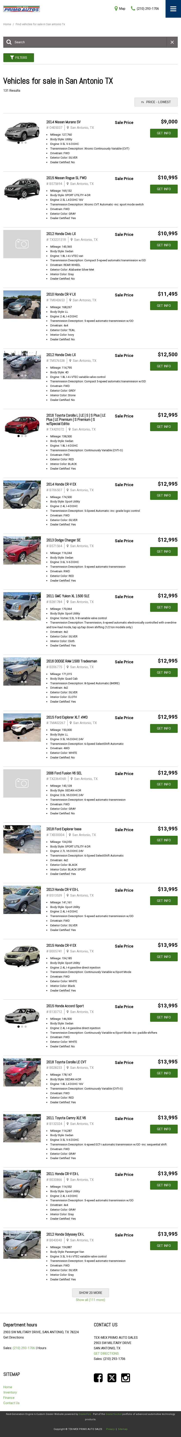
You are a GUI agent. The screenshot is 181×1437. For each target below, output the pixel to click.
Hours (42, 1348)
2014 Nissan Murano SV (63, 121)
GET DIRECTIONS (106, 1353)
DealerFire (85, 1414)
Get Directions (13, 1337)
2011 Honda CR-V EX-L (62, 1173)
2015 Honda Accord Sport (65, 1005)
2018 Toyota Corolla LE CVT (66, 1062)
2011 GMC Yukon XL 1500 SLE (67, 595)
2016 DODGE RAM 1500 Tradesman (71, 661)
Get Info (164, 133)
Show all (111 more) (90, 1300)
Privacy (110, 1429)
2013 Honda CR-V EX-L (62, 889)
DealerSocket (114, 1414)
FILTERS (21, 58)
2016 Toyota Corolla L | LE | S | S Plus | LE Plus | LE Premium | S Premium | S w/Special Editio (76, 419)
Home (7, 24)
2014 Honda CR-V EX (61, 484)
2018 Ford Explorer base (63, 829)
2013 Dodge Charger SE (63, 540)
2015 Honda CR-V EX (61, 945)
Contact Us (11, 1403)
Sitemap (123, 1429)
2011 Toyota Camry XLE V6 (66, 1117)
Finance (9, 1398)
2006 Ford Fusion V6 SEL (64, 773)
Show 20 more (90, 1293)
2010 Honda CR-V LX (61, 294)
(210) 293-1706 (24, 1348)
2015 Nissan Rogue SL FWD (66, 177)
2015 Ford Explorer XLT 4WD (67, 717)
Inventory (10, 1392)
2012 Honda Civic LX (61, 233)
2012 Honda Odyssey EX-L (65, 1234)
